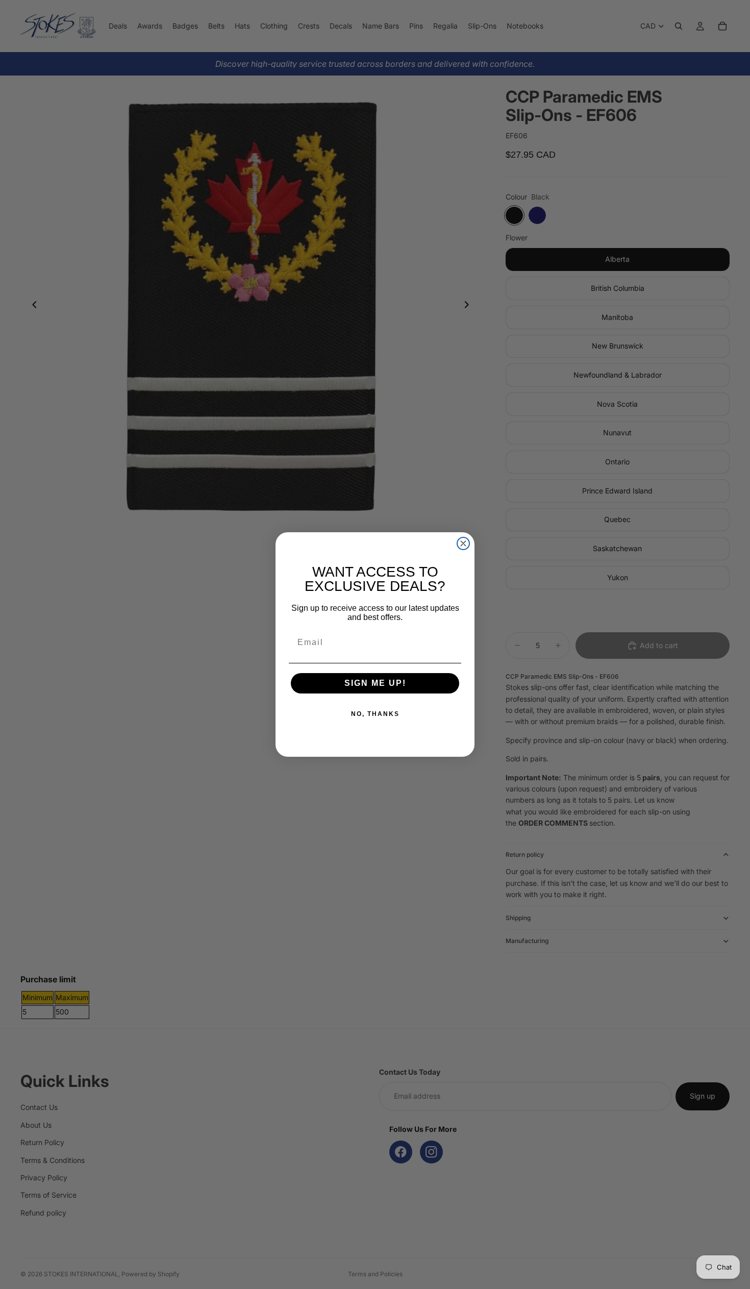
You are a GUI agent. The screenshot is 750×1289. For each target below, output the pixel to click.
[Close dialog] (463, 543)
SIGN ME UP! (375, 683)
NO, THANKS (375, 713)
